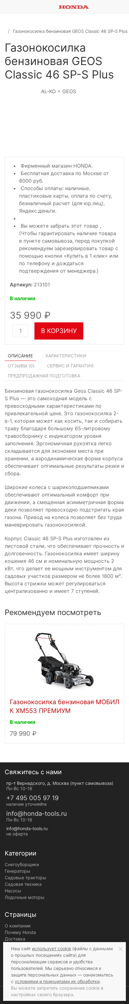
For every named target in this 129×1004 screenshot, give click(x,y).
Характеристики (65, 355)
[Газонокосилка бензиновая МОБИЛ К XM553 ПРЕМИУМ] (64, 659)
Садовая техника (23, 884)
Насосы (13, 890)
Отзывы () (21, 365)
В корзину (59, 331)
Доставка (15, 938)
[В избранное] (121, 49)
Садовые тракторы (25, 877)
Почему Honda (20, 932)
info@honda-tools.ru (36, 813)
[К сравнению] (115, 49)
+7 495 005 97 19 (32, 798)
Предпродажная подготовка (44, 375)
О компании (17, 925)
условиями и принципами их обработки (57, 981)
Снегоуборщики (22, 864)
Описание (20, 355)
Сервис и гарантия (70, 365)
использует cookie (51, 948)
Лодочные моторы (24, 897)
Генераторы (17, 871)
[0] (124, 6)
